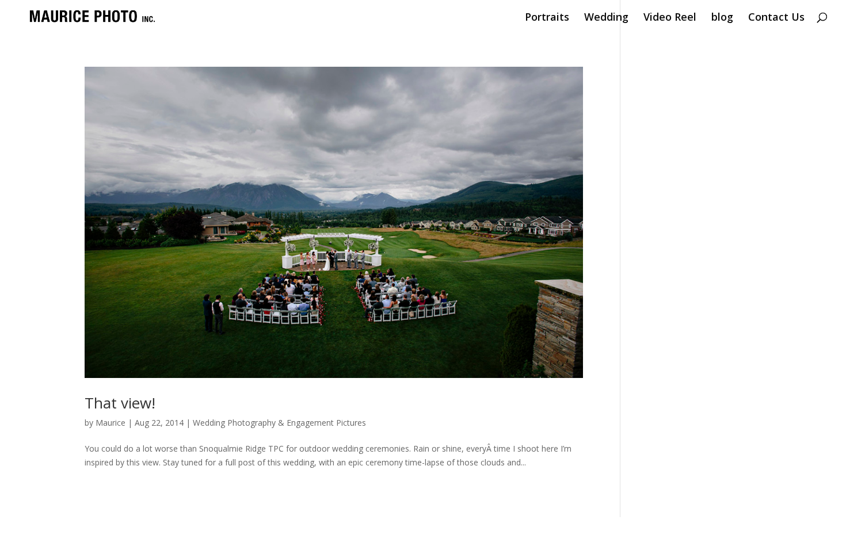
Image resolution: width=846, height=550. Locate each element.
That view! (120, 402)
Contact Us (776, 18)
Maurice (110, 422)
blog (722, 18)
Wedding (606, 18)
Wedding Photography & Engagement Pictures (279, 422)
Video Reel (669, 18)
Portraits (547, 18)
